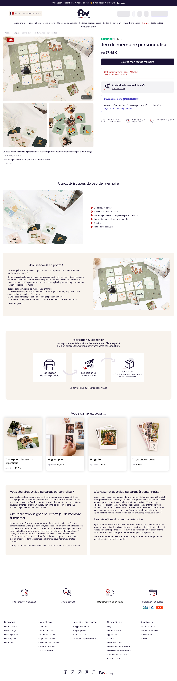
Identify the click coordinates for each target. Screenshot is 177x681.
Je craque (121, 3)
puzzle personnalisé (143, 536)
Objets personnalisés (22, 33)
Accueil (8, 33)
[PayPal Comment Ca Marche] (152, 608)
